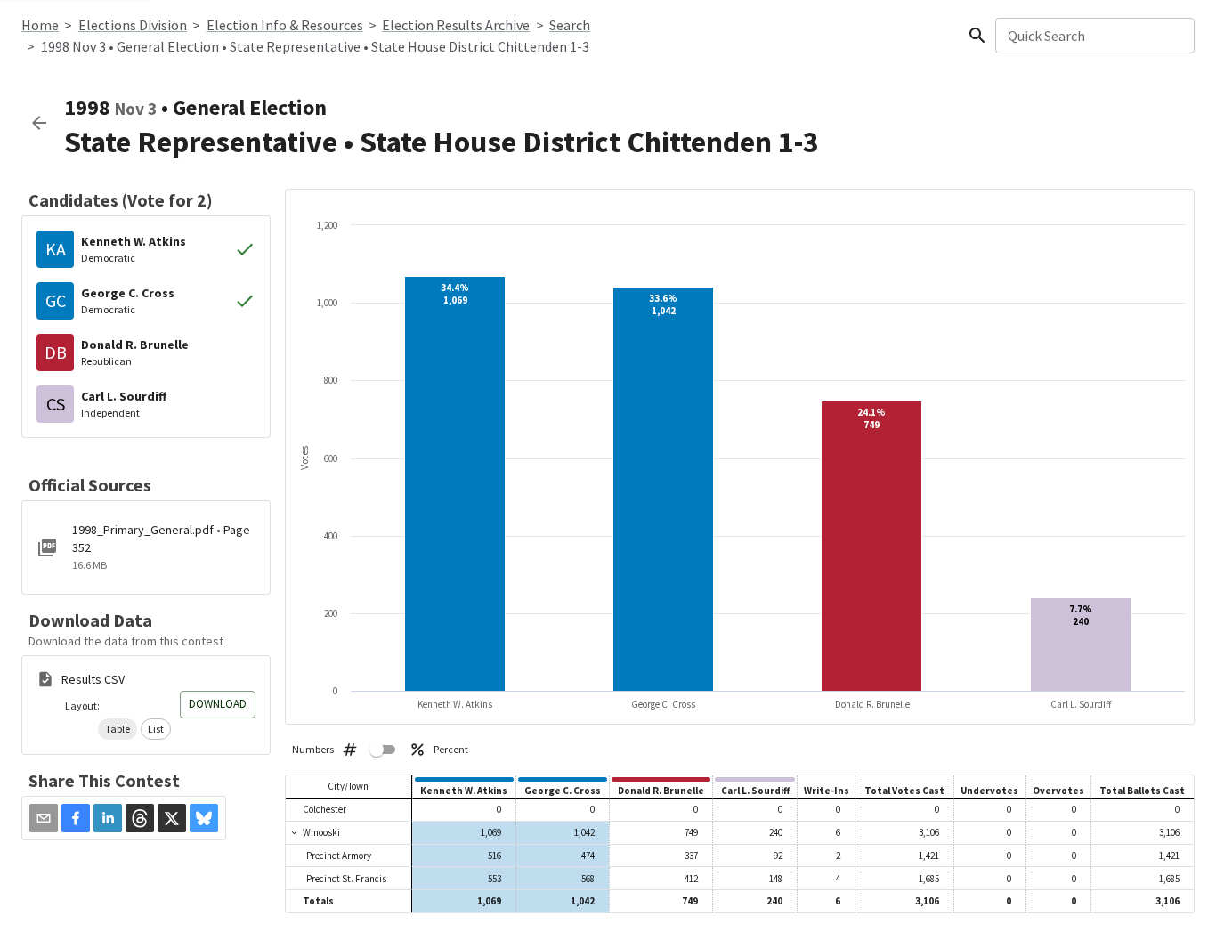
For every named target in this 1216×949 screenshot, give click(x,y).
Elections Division (132, 25)
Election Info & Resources (285, 25)
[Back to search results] (39, 123)
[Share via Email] (43, 818)
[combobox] (1094, 35)
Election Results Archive (456, 25)
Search (569, 25)
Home (40, 25)
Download (218, 703)
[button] (117, 729)
